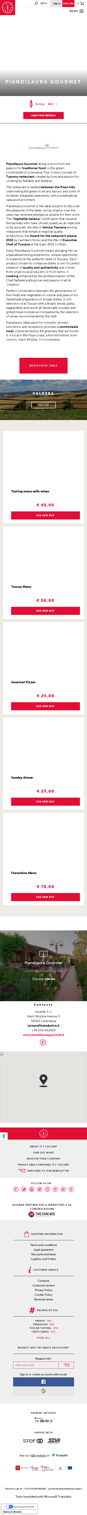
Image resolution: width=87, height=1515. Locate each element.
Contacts (43, 1281)
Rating (39, 104)
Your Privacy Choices (23, 1506)
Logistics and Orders (43, 1259)
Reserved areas (43, 1299)
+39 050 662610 (43, 1030)
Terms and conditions (43, 1245)
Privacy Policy (43, 1290)
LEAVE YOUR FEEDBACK (43, 115)
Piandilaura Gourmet (43, 962)
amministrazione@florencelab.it (65, 1488)
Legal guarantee (44, 1249)
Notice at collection (12, 1512)
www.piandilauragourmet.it (43, 1035)
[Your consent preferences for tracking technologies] (4, 1136)
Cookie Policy (43, 1294)
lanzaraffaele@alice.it (43, 1025)
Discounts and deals (43, 1254)
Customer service (43, 1285)
